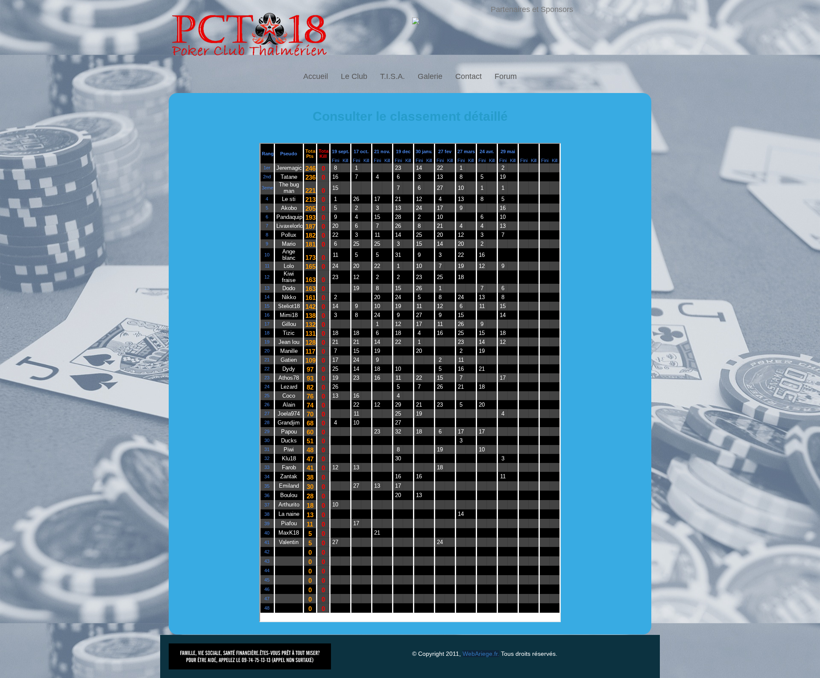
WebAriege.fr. (481, 653)
